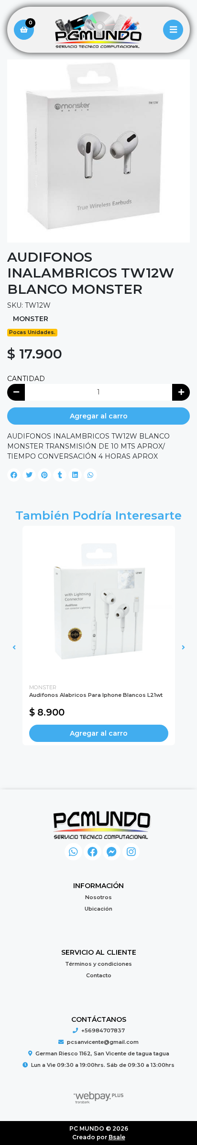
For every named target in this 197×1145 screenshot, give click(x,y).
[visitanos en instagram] (131, 852)
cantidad (26, 378)
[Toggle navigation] (173, 30)
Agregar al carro (99, 416)
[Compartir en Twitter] (29, 475)
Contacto (98, 975)
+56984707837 (103, 1030)
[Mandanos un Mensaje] (111, 852)
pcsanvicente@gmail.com (103, 1042)
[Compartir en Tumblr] (59, 475)
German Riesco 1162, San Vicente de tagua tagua (102, 1053)
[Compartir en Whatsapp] (90, 475)
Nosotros (98, 897)
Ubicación (98, 908)
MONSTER (30, 318)
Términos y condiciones (98, 963)
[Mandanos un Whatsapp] (73, 852)
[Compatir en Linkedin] (75, 475)
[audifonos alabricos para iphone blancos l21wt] (98, 602)
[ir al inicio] (102, 824)
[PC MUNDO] (98, 30)
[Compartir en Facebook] (14, 475)
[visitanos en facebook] (92, 852)
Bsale (117, 1137)
